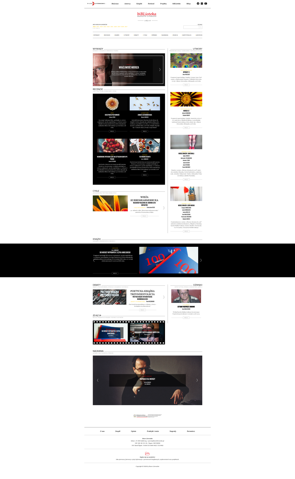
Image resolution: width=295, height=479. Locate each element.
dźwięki (154, 35)
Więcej (112, 131)
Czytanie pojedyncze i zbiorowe (186, 307)
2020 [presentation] (115, 26)
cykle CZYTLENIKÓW (140, 207)
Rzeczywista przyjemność (112, 115)
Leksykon (199, 35)
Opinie (133, 431)
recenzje (107, 35)
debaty (136, 35)
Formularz (191, 431)
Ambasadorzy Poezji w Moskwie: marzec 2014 (146, 332)
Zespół (117, 431)
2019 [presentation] (119, 26)
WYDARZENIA (186, 305)
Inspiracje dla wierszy (147, 379)
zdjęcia (175, 35)
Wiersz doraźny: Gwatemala (186, 154)
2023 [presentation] (104, 26)
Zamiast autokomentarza (145, 115)
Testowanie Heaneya (144, 157)
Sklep (188, 4)
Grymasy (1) (186, 72)
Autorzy (127, 4)
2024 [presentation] (101, 26)
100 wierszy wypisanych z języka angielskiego (115, 252)
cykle (145, 35)
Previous (98, 70)
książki (117, 35)
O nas (102, 431)
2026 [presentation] (94, 26)
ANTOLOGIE (115, 248)
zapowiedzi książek (186, 70)
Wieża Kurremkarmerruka (144, 198)
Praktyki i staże (153, 431)
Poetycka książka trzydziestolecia (142, 292)
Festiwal (151, 4)
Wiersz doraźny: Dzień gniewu (186, 205)
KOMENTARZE (145, 113)
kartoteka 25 (186, 35)
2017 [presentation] (126, 26)
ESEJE (112, 113)
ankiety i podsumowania (138, 301)
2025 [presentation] (97, 26)
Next (160, 70)
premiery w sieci (186, 151)
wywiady (96, 35)
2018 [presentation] (122, 26)
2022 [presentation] (108, 26)
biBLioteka (177, 4)
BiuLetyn (115, 4)
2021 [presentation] (111, 26)
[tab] (94, 26)
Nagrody (173, 431)
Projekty (163, 4)
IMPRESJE (144, 155)
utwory (126, 35)
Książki (139, 4)
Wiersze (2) (186, 111)
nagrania (165, 35)
